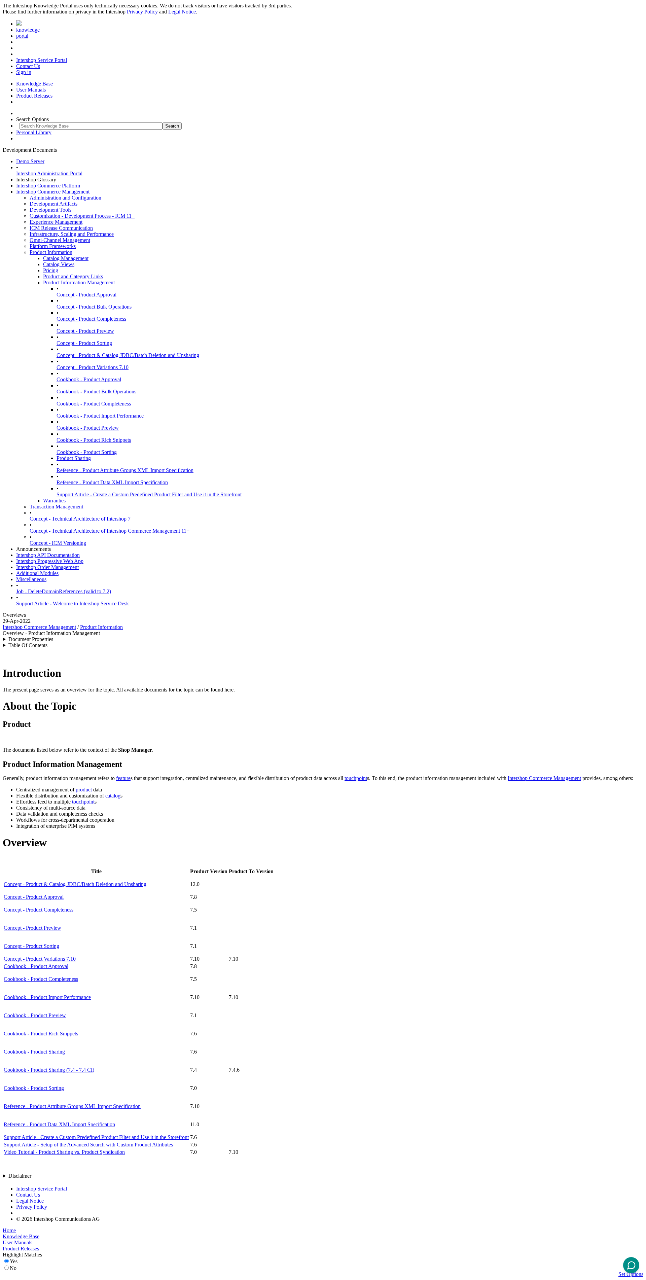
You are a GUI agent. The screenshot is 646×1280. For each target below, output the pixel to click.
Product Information (51, 252)
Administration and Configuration (65, 198)
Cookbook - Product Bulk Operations (96, 391)
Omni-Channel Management (60, 240)
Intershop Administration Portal (49, 173)
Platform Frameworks (53, 246)
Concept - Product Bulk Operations (94, 307)
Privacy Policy (142, 11)
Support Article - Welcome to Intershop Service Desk (72, 603)
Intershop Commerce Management (52, 191)
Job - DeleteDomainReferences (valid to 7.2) (63, 591)
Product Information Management (79, 282)
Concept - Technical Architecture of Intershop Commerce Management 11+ (109, 531)
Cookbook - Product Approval (89, 379)
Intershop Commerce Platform (48, 185)
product (84, 789)
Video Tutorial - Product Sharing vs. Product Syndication (64, 1152)
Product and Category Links (73, 276)
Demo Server (30, 161)
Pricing (50, 270)
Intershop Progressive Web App (49, 561)
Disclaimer (19, 1176)
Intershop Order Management (47, 567)
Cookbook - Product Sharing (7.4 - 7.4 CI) (49, 1070)
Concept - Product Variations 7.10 (93, 367)
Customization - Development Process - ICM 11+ (82, 216)
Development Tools (50, 210)
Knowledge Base (34, 83)
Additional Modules (37, 573)
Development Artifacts (53, 204)
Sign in (23, 72)
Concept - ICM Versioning (58, 543)
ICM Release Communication (61, 228)
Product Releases (34, 96)
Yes (13, 1261)
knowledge (28, 30)
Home (9, 1230)
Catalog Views (58, 264)
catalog (112, 795)
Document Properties (30, 639)
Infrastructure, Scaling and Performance (72, 234)
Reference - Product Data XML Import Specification (112, 482)
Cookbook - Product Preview (88, 428)
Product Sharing (74, 458)
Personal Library (33, 132)
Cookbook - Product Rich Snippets (94, 440)
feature (123, 778)
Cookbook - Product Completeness (94, 403)
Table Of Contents (27, 645)
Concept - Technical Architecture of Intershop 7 (80, 519)
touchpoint (356, 778)
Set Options (630, 1274)
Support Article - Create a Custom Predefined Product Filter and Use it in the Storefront (149, 494)
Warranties (54, 500)
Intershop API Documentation (48, 555)
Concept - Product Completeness (91, 319)
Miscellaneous (31, 579)
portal (22, 36)
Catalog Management (65, 258)
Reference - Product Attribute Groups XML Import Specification (125, 470)
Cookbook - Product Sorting (87, 452)
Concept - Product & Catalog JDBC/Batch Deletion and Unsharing (128, 355)
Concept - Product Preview (85, 331)
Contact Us (28, 66)
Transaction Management (56, 506)
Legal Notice (182, 11)
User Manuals (31, 90)
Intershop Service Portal (41, 60)
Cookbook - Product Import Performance (100, 416)
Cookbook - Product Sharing (34, 1052)
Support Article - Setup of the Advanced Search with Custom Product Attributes (88, 1144)
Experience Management (56, 222)
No (13, 1268)
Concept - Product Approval (86, 294)
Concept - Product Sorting (84, 343)
